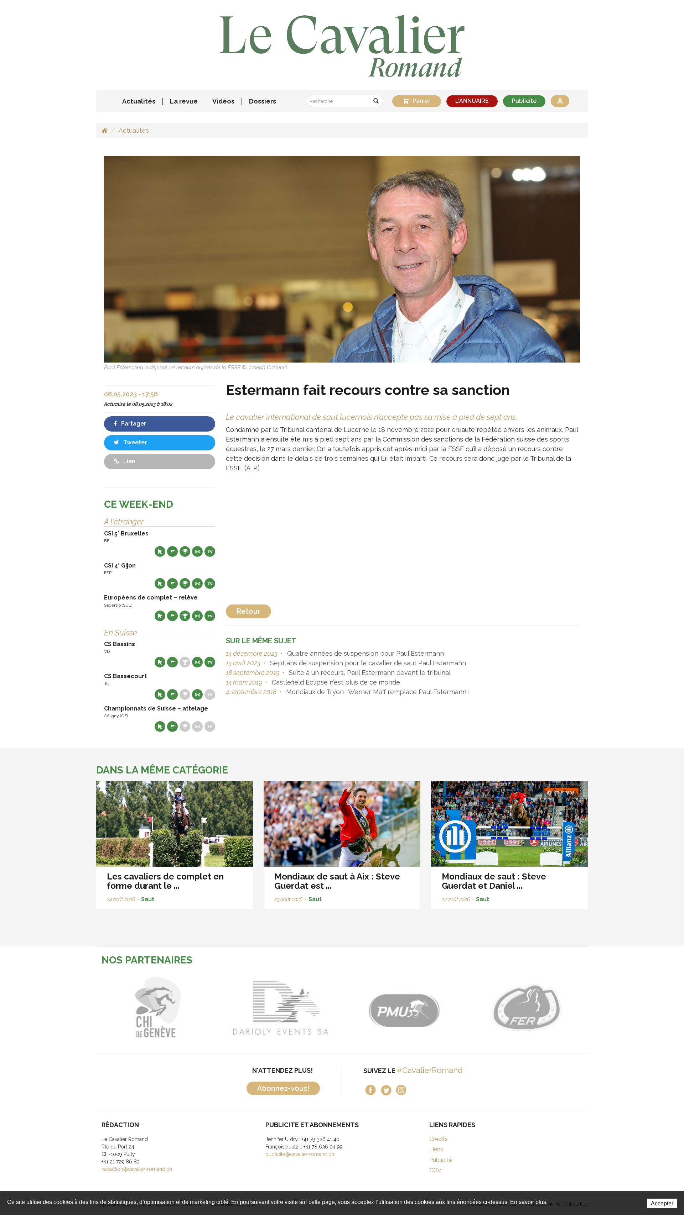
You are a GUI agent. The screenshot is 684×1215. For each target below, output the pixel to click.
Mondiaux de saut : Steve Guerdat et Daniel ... (494, 881)
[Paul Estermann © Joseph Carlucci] (342, 259)
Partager (133, 423)
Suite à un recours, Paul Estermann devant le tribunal (369, 672)
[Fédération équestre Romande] (526, 1007)
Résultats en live (197, 551)
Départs (172, 551)
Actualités (138, 101)
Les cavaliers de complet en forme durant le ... (165, 881)
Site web (160, 551)
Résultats (185, 551)
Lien (128, 461)
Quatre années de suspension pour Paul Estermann (364, 653)
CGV (435, 1170)
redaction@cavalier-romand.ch (137, 1169)
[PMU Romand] (403, 1007)
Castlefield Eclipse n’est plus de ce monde (335, 682)
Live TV (209, 551)
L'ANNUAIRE (472, 100)
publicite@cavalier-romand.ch (299, 1154)
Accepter (662, 1203)
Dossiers (262, 101)
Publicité (524, 100)
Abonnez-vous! (283, 1088)
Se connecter (560, 101)
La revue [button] (184, 101)
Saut (147, 899)
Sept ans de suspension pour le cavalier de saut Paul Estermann (367, 663)
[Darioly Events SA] (280, 1007)
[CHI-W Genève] (158, 1007)
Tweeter (134, 442)
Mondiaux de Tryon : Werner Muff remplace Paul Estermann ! (377, 692)
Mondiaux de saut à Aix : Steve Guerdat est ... (337, 881)
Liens (436, 1149)
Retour (248, 611)
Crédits (438, 1139)
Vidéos (223, 101)
